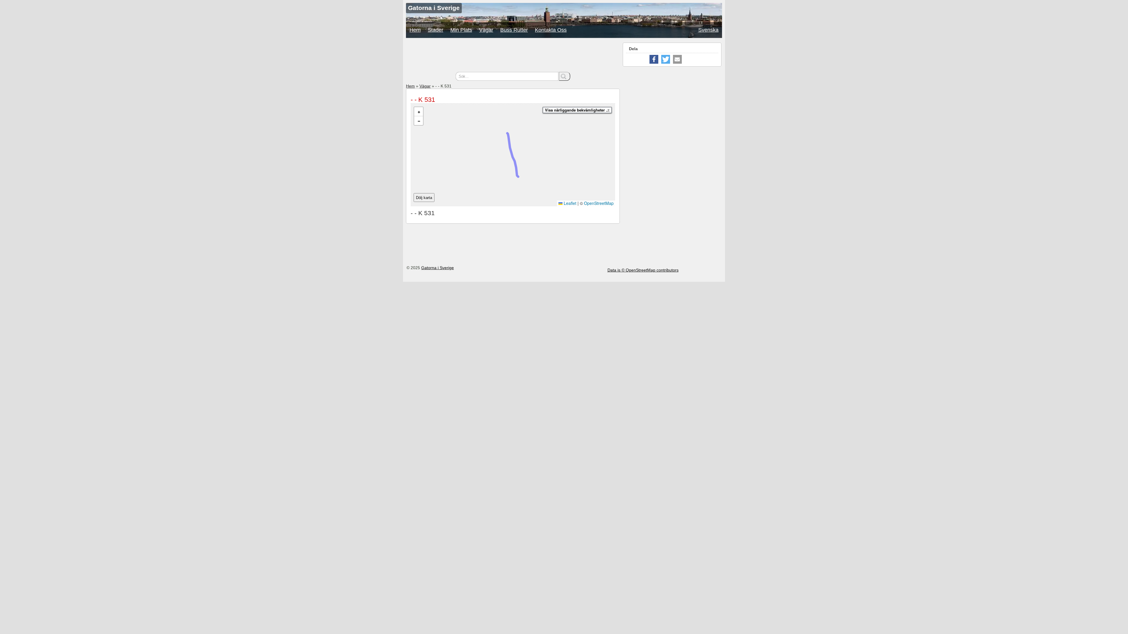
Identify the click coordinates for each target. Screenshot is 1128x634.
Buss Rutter (514, 30)
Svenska (708, 30)
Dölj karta (424, 197)
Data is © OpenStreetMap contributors (643, 270)
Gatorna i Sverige (437, 267)
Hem (415, 30)
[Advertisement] (513, 56)
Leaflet (569, 203)
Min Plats (461, 30)
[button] (418, 111)
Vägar (486, 30)
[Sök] (564, 76)
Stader (435, 30)
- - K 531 (423, 99)
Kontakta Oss (551, 30)
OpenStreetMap (599, 203)
